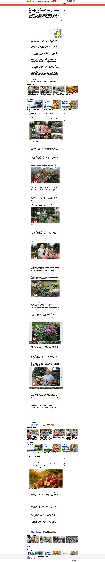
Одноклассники (37, 414)
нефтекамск (34, 419)
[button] (61, 331)
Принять (74, 560)
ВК (31, 414)
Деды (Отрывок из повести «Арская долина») (68, 3)
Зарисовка (30, 454)
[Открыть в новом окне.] (33, 81)
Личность (30, 111)
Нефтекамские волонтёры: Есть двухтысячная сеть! (52, 5)
